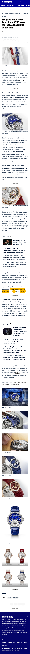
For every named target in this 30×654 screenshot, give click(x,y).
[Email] (11, 40)
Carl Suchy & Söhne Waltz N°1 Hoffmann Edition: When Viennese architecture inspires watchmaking (14, 357)
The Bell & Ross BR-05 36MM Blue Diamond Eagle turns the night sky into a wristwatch (20, 331)
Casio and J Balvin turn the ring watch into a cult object (19, 242)
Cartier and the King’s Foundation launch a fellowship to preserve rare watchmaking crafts (14, 264)
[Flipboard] (25, 617)
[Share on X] (5, 40)
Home (3, 13)
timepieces (22, 80)
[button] (17, 2)
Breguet (6, 13)
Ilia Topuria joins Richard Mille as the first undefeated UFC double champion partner (14, 342)
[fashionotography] (7, 2)
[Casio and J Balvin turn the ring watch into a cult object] (7, 242)
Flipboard (22, 291)
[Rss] (27, 617)
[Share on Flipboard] (8, 40)
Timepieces (4, 16)
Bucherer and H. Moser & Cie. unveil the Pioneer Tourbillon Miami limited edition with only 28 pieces (14, 257)
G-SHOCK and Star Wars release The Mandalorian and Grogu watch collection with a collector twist (14, 250)
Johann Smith (6, 31)
